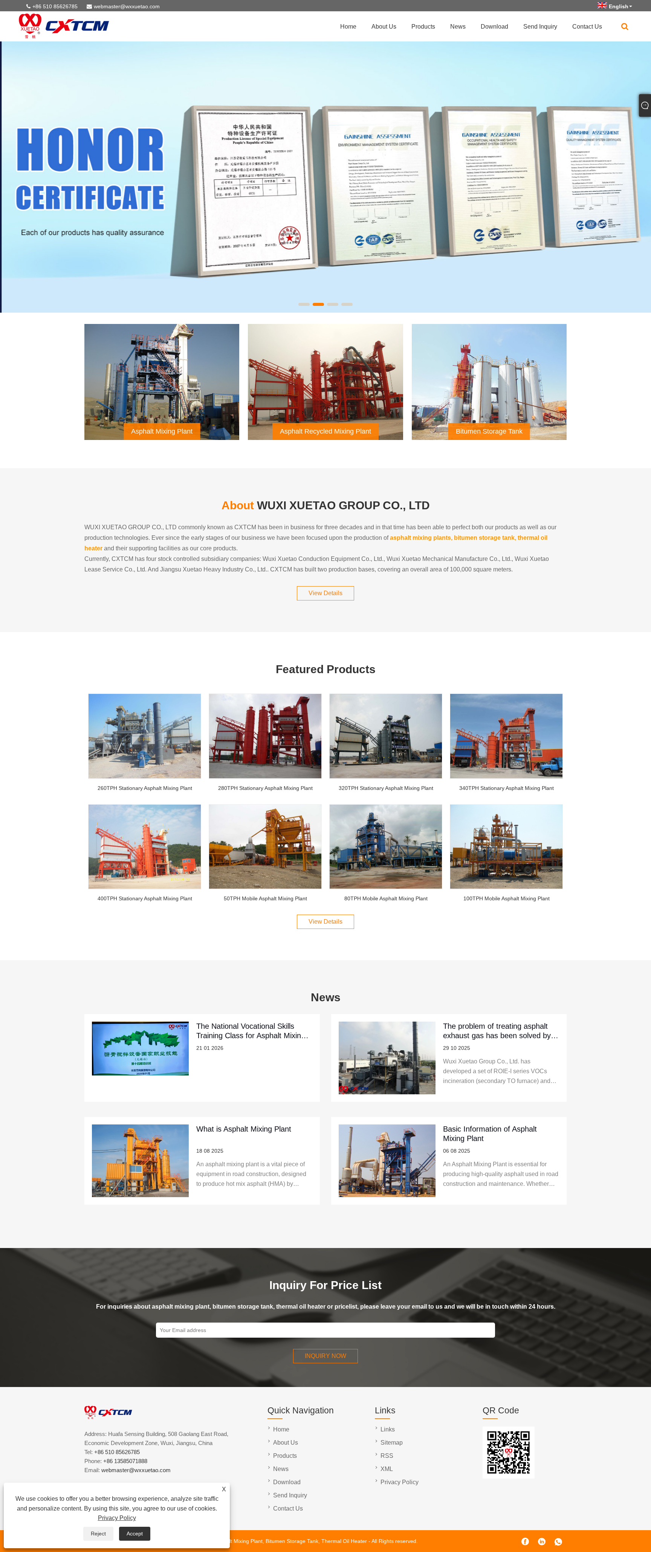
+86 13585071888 (125, 1461)
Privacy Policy (117, 1518)
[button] (304, 304)
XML (387, 1469)
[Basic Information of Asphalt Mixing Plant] (387, 1160)
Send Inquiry (540, 26)
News (458, 26)
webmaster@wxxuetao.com (127, 6)
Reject (98, 1534)
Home (348, 26)
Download (494, 26)
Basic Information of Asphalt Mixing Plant (490, 1134)
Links (388, 1429)
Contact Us (587, 26)
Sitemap (392, 1442)
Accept (135, 1534)
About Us (383, 26)
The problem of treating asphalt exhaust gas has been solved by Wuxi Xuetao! (497, 1031)
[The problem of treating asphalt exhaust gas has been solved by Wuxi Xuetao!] (387, 1058)
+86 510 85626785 (55, 6)
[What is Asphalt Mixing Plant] (140, 1160)
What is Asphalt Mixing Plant (243, 1129)
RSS (387, 1456)
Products (423, 26)
